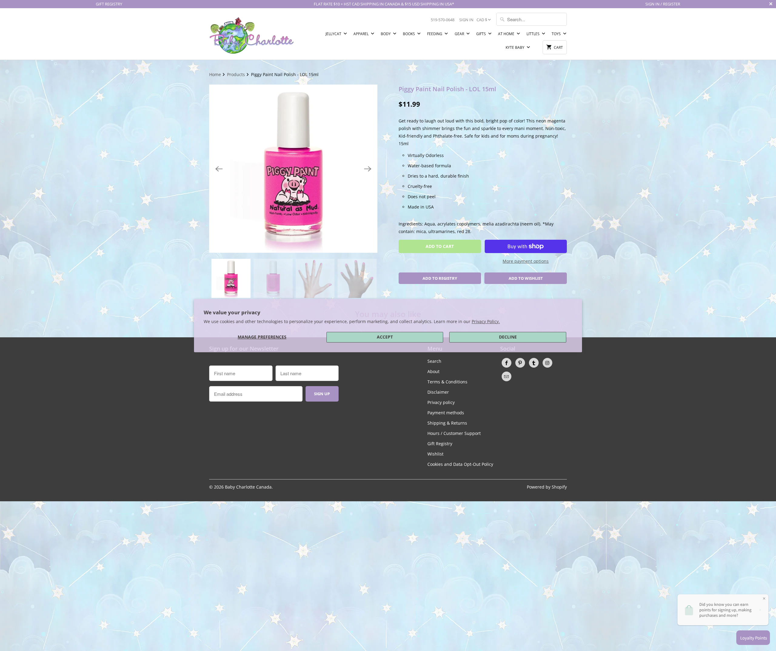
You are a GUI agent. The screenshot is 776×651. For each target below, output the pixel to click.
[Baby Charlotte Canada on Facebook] (506, 363)
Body (386, 33)
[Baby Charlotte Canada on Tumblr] (534, 363)
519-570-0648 (442, 19)
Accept (385, 337)
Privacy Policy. (486, 321)
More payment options (526, 261)
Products (236, 74)
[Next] (367, 168)
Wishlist (435, 454)
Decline (508, 337)
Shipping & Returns (447, 423)
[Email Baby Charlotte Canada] (506, 376)
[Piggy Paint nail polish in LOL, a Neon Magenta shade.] (293, 169)
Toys (557, 33)
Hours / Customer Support (454, 433)
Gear (460, 33)
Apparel (361, 33)
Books (409, 33)
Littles (533, 33)
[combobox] (531, 19)
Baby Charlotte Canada (248, 487)
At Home (506, 33)
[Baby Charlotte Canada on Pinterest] (520, 363)
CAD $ (482, 19)
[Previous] (219, 168)
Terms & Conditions (447, 382)
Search (434, 361)
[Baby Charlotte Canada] (251, 34)
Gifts (481, 33)
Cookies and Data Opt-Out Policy (460, 464)
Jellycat (334, 33)
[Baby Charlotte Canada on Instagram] (547, 363)
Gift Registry (439, 443)
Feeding (435, 33)
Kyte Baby (515, 47)
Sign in (466, 19)
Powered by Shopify (547, 487)
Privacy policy (441, 402)
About (433, 371)
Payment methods (445, 413)
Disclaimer (438, 392)
